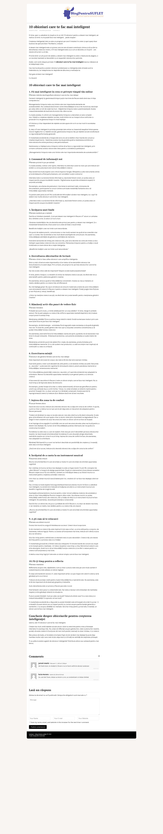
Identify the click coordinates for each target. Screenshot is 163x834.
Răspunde (96, 668)
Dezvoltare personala (45, 30)
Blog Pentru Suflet (40, 734)
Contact (31, 734)
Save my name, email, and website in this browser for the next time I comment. (60, 722)
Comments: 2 (56, 30)
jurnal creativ (43, 663)
